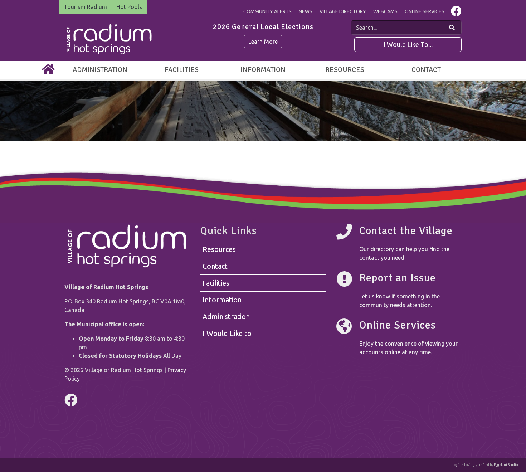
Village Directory (343, 11)
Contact (426, 69)
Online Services (424, 11)
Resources (344, 69)
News (305, 11)
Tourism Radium (85, 7)
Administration (100, 69)
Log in (457, 465)
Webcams (385, 11)
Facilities (182, 69)
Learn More (263, 41)
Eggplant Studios (507, 465)
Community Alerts (267, 11)
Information (263, 69)
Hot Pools (129, 7)
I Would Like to (227, 333)
